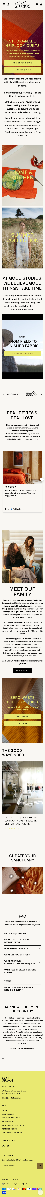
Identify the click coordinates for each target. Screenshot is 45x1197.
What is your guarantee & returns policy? (18, 989)
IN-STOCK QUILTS (22, 70)
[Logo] (22, 4)
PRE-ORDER (22, 716)
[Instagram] (3, 1146)
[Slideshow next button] (42, 479)
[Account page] (8, 4)
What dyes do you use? (17, 955)
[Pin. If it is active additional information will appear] (11, 876)
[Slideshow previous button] (3, 479)
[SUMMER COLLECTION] (22, 238)
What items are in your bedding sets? (17, 941)
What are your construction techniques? (19, 962)
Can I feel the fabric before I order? (20, 971)
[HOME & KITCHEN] (22, 175)
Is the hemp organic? (16, 948)
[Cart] (41, 4)
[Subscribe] (40, 1166)
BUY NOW (22, 723)
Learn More (22, 670)
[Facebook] (8, 1146)
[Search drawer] (37, 4)
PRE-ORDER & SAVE (22, 63)
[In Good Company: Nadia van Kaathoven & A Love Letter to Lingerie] (22, 797)
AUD (14, 1179)
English (5, 1179)
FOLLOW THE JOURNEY (22, 353)
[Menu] (4, 4)
